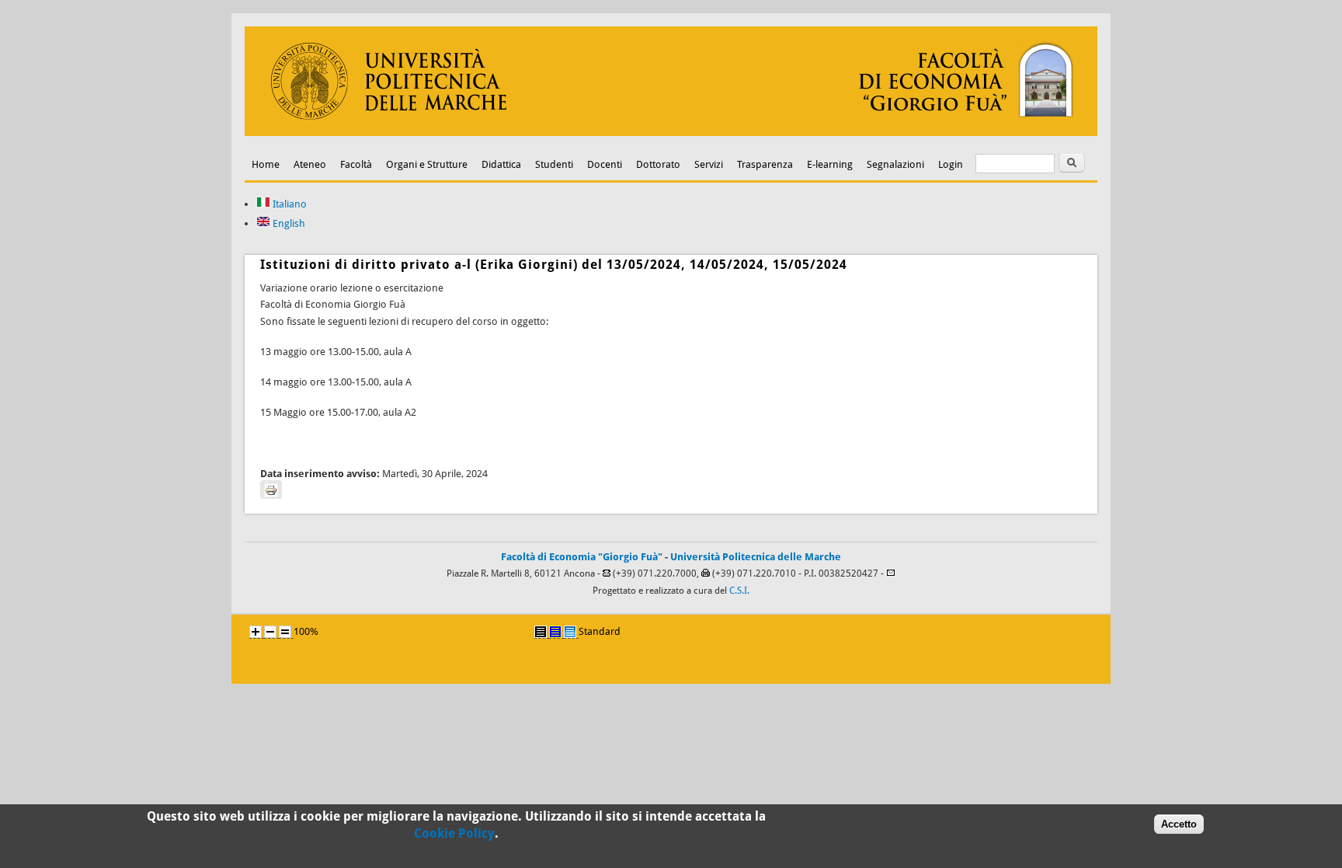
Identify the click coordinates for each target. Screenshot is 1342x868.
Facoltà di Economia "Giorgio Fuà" (581, 557)
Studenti (554, 164)
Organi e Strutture (427, 164)
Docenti (604, 164)
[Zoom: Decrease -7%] (270, 632)
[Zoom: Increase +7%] (255, 632)
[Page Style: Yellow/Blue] (555, 632)
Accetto (1179, 824)
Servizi (708, 164)
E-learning (830, 164)
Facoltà (356, 164)
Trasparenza (765, 164)
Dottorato (658, 164)
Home (266, 164)
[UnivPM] (671, 132)
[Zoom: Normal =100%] (285, 632)
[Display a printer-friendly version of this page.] (271, 489)
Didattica (501, 164)
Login (950, 164)
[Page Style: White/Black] (540, 632)
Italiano (288, 204)
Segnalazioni (895, 164)
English (287, 223)
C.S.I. (739, 590)
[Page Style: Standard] (570, 632)
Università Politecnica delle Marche (755, 557)
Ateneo (310, 164)
